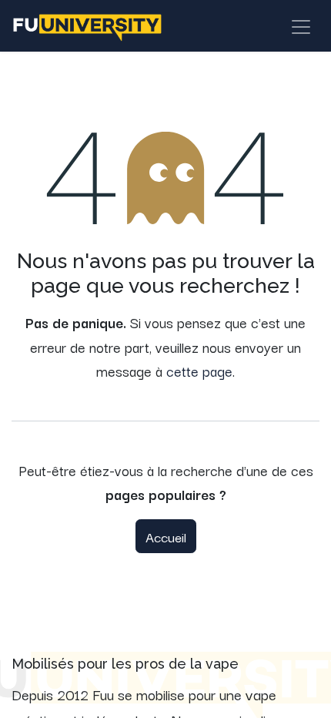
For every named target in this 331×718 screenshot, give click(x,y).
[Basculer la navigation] (301, 25)
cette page (199, 370)
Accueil (165, 536)
